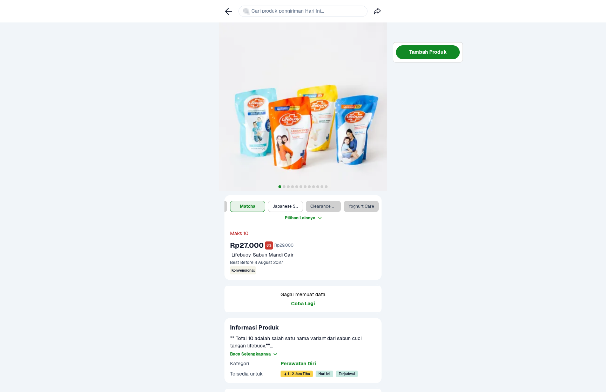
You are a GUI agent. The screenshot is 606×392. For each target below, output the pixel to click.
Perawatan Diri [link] (298, 363)
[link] (228, 11)
